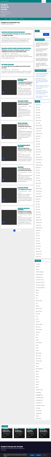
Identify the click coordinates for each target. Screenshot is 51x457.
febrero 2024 (38, 183)
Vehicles (37, 415)
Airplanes (37, 266)
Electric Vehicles (26, 208)
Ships (37, 379)
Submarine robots (39, 389)
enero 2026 (38, 123)
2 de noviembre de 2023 (23, 85)
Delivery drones (39, 308)
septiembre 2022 (39, 227)
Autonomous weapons (40, 284)
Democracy (38, 313)
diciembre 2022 (39, 219)
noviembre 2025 (39, 128)
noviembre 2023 (39, 191)
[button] (47, 19)
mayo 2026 (38, 112)
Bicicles (37, 292)
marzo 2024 (38, 180)
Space (37, 387)
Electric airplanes (39, 324)
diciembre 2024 (39, 157)
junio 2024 (38, 172)
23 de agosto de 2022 (23, 214)
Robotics (37, 371)
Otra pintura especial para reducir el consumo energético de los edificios (25, 104)
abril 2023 (38, 209)
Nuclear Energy (39, 360)
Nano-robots (38, 355)
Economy (37, 321)
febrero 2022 (38, 246)
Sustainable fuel (39, 402)
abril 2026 (38, 115)
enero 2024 (38, 185)
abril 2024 (38, 178)
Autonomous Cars (39, 277)
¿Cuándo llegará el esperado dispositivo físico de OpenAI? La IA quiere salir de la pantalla (42, 54)
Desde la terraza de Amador (5, 7)
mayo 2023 (38, 206)
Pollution (14, 48)
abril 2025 (38, 146)
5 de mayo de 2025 (5, 37)
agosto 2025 (38, 136)
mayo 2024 (38, 175)
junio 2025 (38, 141)
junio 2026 (38, 109)
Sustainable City (19, 48)
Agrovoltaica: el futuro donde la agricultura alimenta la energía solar (42, 75)
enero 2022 (38, 248)
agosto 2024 (38, 167)
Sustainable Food (39, 400)
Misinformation (20, 79)
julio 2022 (37, 233)
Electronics (38, 332)
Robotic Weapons (39, 368)
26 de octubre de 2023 (23, 106)
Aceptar (32, 455)
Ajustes (44, 455)
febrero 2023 (38, 214)
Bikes (37, 295)
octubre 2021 (38, 256)
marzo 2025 (38, 149)
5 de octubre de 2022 (23, 191)
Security (37, 376)
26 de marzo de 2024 (6, 69)
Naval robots (38, 358)
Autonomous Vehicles (40, 282)
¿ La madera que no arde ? (25, 189)
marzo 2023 (38, 212)
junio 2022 (38, 235)
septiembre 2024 (39, 164)
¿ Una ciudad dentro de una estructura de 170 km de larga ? (24, 170)
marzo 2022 (38, 243)
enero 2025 (38, 154)
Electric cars (38, 326)
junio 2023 (38, 204)
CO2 (36, 303)
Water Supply (38, 418)
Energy (37, 334)
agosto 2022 (38, 230)
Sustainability (38, 392)
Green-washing (10, 48)
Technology (38, 408)
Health (37, 345)
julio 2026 (38, 107)
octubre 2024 (38, 162)
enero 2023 (38, 217)
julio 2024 (38, 170)
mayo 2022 (38, 238)
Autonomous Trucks (40, 279)
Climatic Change (4, 48)
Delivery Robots (39, 311)
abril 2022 (38, 240)
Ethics (37, 337)
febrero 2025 (38, 151)
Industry (37, 350)
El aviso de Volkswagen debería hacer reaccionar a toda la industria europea (42, 49)
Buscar (37, 31)
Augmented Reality (39, 274)
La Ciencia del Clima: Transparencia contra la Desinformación (42, 87)
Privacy (37, 366)
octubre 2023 (38, 193)
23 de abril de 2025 (6, 53)
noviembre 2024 (39, 159)
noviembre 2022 (39, 222)
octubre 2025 (38, 130)
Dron (37, 316)
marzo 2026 (38, 117)
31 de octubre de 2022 (23, 172)
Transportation (39, 410)
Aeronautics (38, 264)
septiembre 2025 (39, 133)
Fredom (37, 339)
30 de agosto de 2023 (23, 151)
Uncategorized (38, 413)
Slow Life (25, 79)
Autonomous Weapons (40, 287)
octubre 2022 (38, 225)
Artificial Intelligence (40, 271)
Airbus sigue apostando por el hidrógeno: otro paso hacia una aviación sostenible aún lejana (42, 59)
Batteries (37, 290)
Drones (37, 319)
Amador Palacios (14, 37)
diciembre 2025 (39, 125)
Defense (37, 305)
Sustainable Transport (27, 48)
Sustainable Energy (39, 397)
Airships (37, 269)
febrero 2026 (38, 120)
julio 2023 (37, 201)
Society (37, 384)
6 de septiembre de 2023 (23, 128)
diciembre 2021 (39, 251)
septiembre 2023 (39, 196)
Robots (37, 374)
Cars (2, 64)
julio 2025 (37, 138)
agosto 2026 (38, 104)
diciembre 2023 (39, 188)
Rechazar (38, 455)
